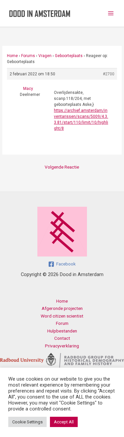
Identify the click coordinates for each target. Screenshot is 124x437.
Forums (28, 55)
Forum (62, 323)
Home (12, 55)
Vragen (45, 55)
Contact (62, 338)
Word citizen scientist (62, 316)
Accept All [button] (64, 421)
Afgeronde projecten (62, 308)
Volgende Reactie (62, 167)
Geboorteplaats (69, 55)
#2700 (108, 74)
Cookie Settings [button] (27, 421)
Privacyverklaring (62, 345)
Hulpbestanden (62, 330)
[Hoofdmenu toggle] (111, 13)
